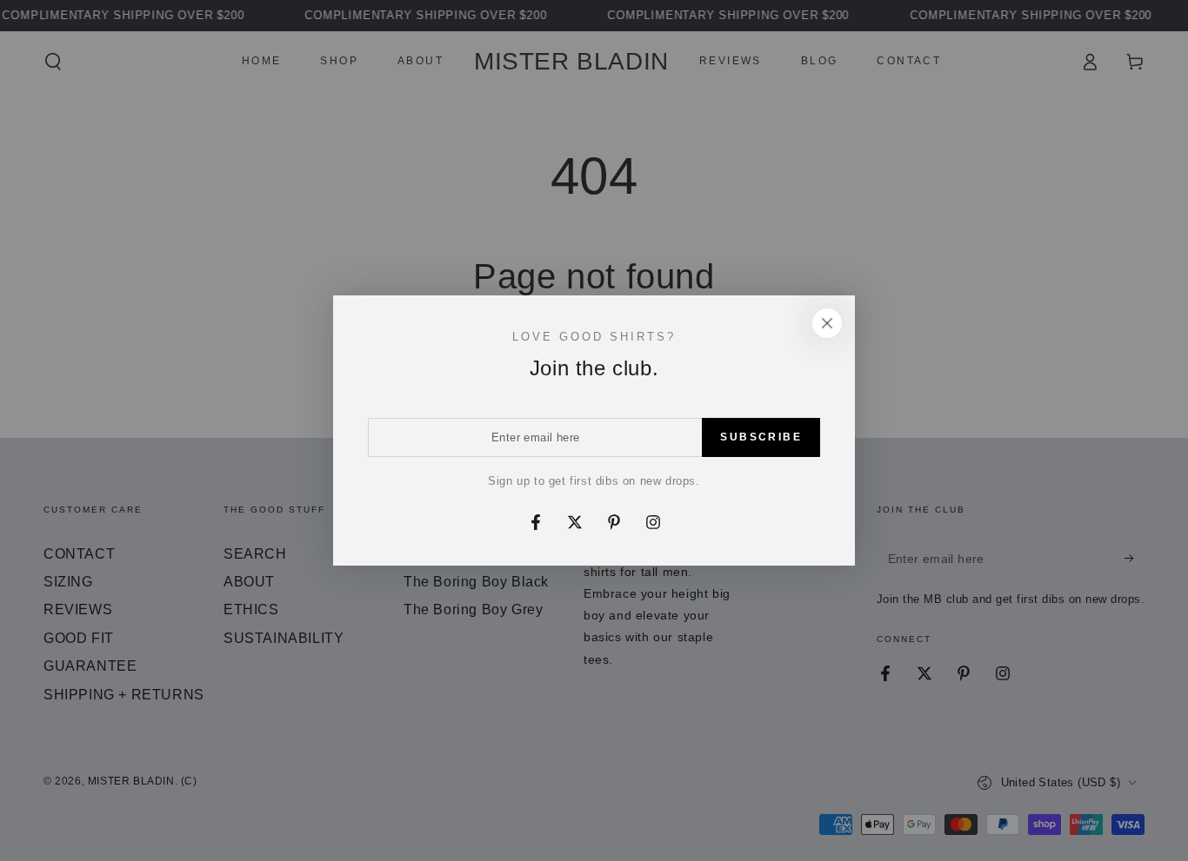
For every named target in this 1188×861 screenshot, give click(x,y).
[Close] (827, 323)
